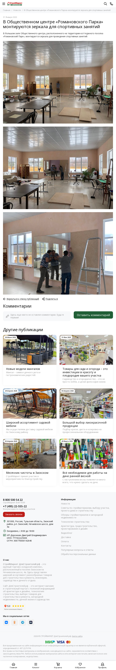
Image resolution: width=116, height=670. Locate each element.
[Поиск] (105, 4)
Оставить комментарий (93, 315)
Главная (6, 10)
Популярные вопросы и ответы (77, 550)
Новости (17, 10)
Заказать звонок (14, 514)
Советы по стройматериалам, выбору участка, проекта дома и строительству (85, 509)
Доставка (66, 537)
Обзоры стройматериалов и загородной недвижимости (82, 516)
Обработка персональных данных (78, 554)
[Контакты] (111, 4)
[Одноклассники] (14, 622)
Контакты (66, 545)
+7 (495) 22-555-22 (15, 506)
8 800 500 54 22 (13, 500)
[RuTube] (30, 622)
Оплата (65, 541)
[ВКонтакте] (6, 622)
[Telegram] (22, 622)
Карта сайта (77, 636)
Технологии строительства (75, 521)
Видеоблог (66, 533)
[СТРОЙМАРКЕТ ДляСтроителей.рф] (15, 4)
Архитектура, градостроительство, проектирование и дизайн (79, 527)
